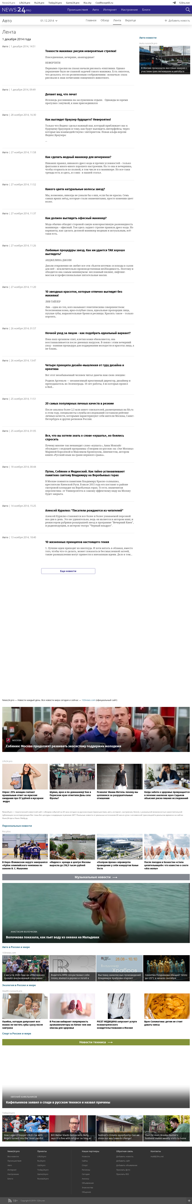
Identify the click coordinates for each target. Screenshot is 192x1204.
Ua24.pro (41, 1165)
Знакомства (87, 1187)
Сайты (85, 1160)
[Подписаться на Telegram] (174, 2)
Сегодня (86, 1174)
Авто (95, 10)
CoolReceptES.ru (104, 2)
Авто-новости (148, 37)
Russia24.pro (43, 1178)
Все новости (13, 1156)
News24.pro (8, 2)
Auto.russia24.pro (148, 43)
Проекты (42, 1151)
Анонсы (85, 1178)
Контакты (156, 1151)
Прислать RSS (122, 1174)
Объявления (88, 1183)
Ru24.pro (39, 2)
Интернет (110, 10)
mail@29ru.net (157, 1156)
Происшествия (77, 10)
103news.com (88, 700)
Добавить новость (125, 1156)
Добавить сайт (123, 1160)
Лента (9, 32)
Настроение (129, 10)
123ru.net (184, 2)
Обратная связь (124, 1151)
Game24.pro (72, 2)
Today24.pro (55, 2)
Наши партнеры (90, 1151)
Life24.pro (24, 2)
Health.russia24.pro (12, 991)
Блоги (146, 10)
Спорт (85, 1165)
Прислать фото (123, 1169)
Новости (86, 1156)
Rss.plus (6, 831)
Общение (86, 1192)
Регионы (86, 1169)
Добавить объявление (126, 1165)
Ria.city (87, 2)
